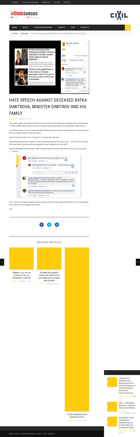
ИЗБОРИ (61, 27)
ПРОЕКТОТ (84, 27)
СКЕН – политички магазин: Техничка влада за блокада (127, 405)
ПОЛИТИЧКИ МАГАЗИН (43, 27)
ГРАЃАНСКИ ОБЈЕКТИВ (30, 2)
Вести (25, 27)
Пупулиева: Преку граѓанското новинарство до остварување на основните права (126, 423)
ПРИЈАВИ (56, 2)
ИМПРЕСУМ (46, 2)
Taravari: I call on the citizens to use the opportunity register (21, 275)
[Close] (106, 372)
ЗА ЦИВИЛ (15, 2)
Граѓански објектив (125, 396)
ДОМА (14, 27)
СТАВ (73, 27)
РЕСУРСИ (67, 2)
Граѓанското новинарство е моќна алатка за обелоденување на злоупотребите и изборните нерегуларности (127, 385)
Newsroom (13, 119)
